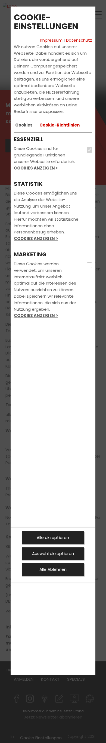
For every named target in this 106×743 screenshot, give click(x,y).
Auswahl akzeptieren (53, 553)
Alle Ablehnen (53, 569)
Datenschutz (79, 40)
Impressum (51, 40)
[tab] (24, 125)
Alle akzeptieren (53, 537)
